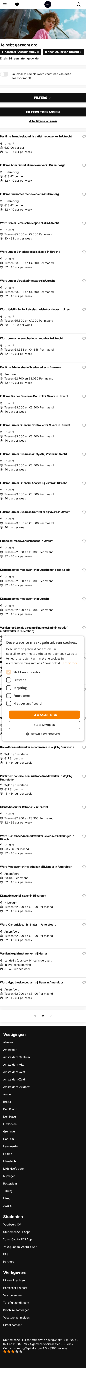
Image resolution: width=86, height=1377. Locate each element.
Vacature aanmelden (16, 1317)
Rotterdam (10, 1183)
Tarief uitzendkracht (16, 1302)
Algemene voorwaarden (45, 1344)
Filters (41, 98)
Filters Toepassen (43, 112)
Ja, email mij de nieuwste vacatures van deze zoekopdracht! (41, 76)
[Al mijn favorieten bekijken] (17, 4)
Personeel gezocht (15, 1287)
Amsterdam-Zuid (14, 1079)
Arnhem (8, 1094)
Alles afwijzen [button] (44, 725)
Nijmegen (9, 1176)
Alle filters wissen (43, 121)
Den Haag (9, 1116)
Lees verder (69, 663)
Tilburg (7, 1191)
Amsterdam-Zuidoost (16, 1087)
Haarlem (8, 1139)
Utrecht (8, 1198)
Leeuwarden (11, 1146)
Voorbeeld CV (12, 1224)
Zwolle (7, 1205)
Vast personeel (12, 1295)
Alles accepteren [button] (44, 714)
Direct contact (12, 1325)
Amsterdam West (14, 1072)
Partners (8, 1261)
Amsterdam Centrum (16, 1057)
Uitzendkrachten (14, 1280)
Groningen (9, 1131)
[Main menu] (4, 4)
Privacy (68, 1344)
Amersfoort (10, 1049)
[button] (43, 734)
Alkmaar (8, 1042)
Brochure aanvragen (16, 1310)
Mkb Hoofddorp (13, 1168)
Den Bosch (10, 1109)
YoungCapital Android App (20, 1246)
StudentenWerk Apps (16, 1232)
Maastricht (10, 1161)
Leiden (7, 1153)
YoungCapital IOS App (17, 1239)
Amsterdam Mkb (14, 1064)
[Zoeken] (80, 4)
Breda (7, 1101)
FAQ (6, 1254)
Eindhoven (10, 1124)
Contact (8, 1348)
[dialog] (43, 688)
